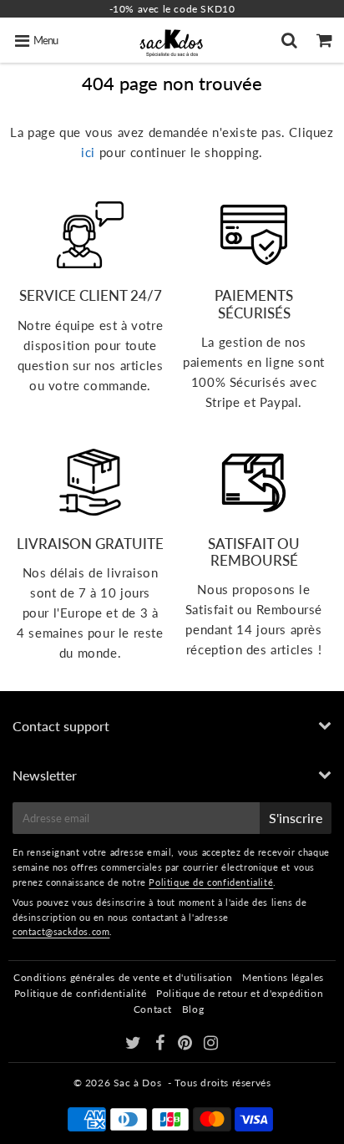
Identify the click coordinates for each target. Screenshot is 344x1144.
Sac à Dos (137, 1082)
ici (88, 152)
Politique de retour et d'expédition (239, 993)
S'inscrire (295, 818)
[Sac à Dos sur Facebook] (161, 1045)
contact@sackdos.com (61, 931)
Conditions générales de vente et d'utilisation (123, 977)
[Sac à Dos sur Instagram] (211, 1045)
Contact (153, 1009)
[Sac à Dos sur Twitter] (135, 1045)
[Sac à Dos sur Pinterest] (187, 1045)
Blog (193, 1009)
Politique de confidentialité (211, 882)
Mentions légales (283, 977)
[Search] (291, 40)
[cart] (326, 40)
